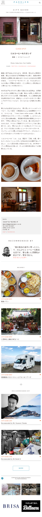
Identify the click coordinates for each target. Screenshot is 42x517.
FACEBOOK (22, 66)
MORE (21, 468)
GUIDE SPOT (21, 49)
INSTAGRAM (32, 66)
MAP (4, 232)
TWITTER (14, 66)
